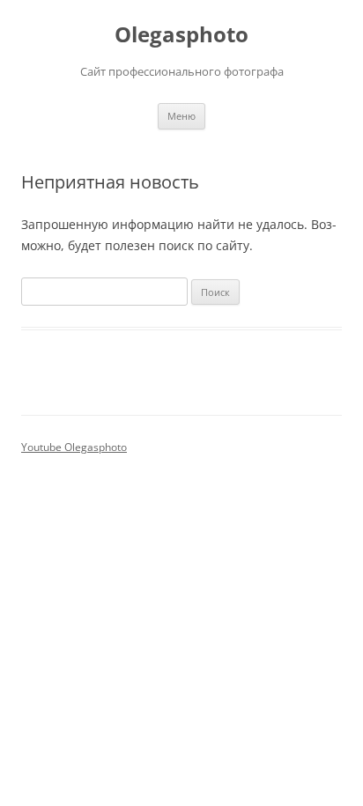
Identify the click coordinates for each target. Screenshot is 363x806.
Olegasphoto (181, 34)
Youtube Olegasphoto (74, 447)
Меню (181, 115)
